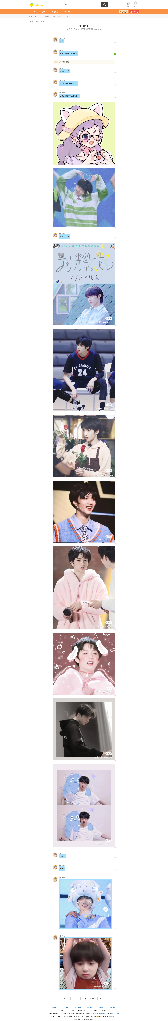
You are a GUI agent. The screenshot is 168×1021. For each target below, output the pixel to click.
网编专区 (113, 1008)
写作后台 (135, 12)
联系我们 (78, 1008)
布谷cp (44, 21)
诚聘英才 (54, 1008)
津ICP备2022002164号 (57, 1016)
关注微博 (71, 1010)
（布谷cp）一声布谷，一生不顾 (52, 16)
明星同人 (37, 21)
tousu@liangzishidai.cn (99, 1013)
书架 (128, 6)
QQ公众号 (95, 1010)
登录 (135, 6)
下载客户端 (62, 1010)
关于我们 (66, 1008)
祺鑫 (41, 21)
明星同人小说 (38, 16)
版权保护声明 (80, 1013)
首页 (31, 16)
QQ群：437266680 (83, 1010)
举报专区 (89, 1008)
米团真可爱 (89, 29)
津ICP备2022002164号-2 (54, 1013)
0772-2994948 (116, 1013)
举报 (113, 996)
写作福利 (124, 12)
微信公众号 (105, 1010)
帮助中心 (101, 1008)
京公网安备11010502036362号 (108, 1016)
